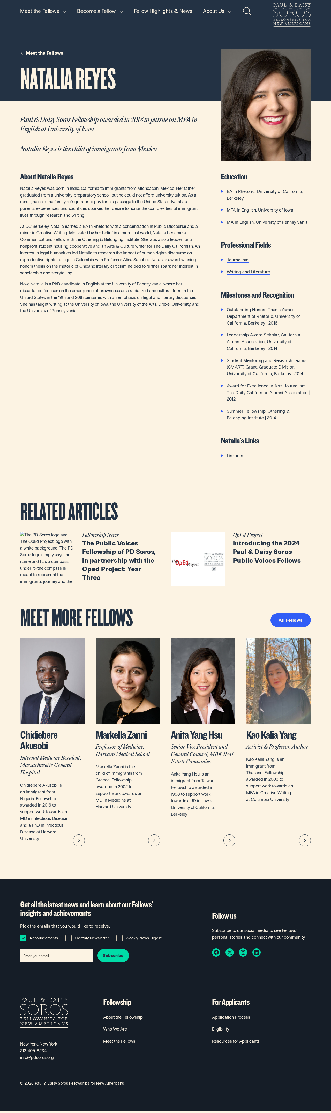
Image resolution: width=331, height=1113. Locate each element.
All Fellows (291, 620)
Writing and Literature (248, 272)
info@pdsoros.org (37, 1057)
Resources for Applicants (236, 1041)
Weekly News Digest (143, 938)
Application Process (231, 1017)
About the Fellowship (123, 1017)
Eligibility (220, 1029)
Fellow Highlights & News (163, 11)
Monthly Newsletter (92, 938)
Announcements (43, 938)
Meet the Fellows (39, 11)
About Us (213, 11)
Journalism (238, 260)
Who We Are (115, 1029)
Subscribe (113, 955)
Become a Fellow (96, 11)
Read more (90, 559)
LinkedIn (235, 455)
